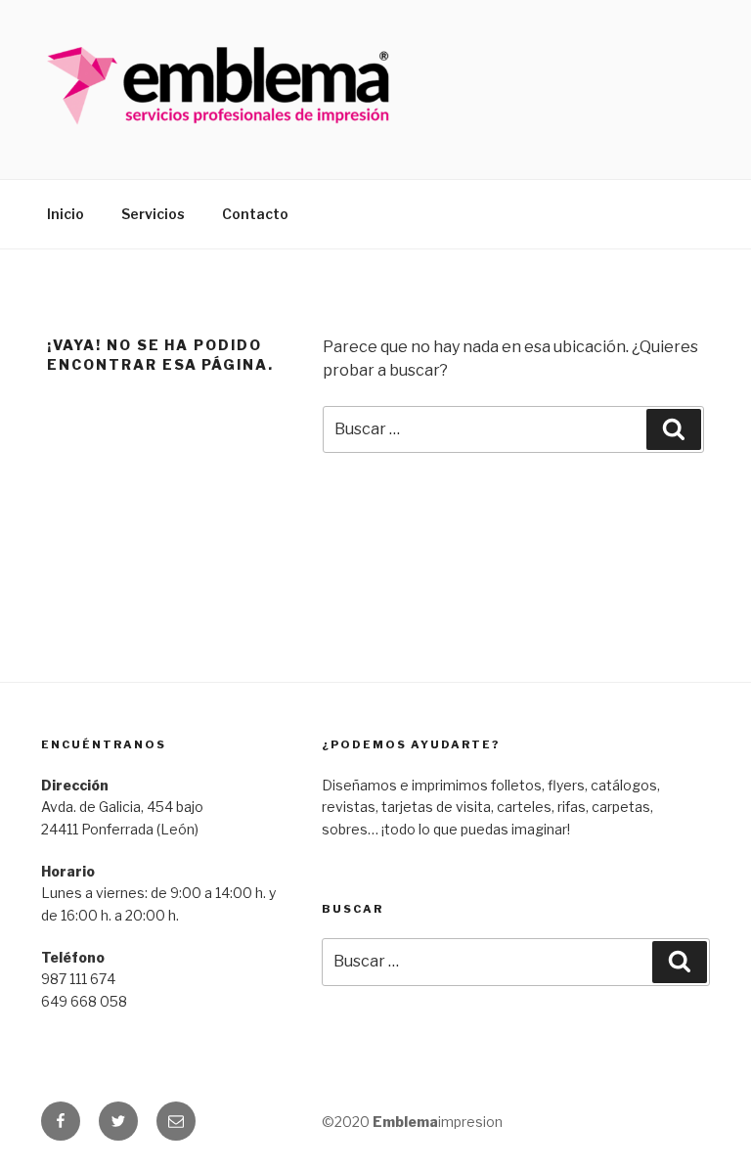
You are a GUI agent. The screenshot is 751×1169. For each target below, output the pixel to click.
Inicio (65, 213)
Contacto (255, 213)
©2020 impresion (412, 1121)
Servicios (153, 213)
